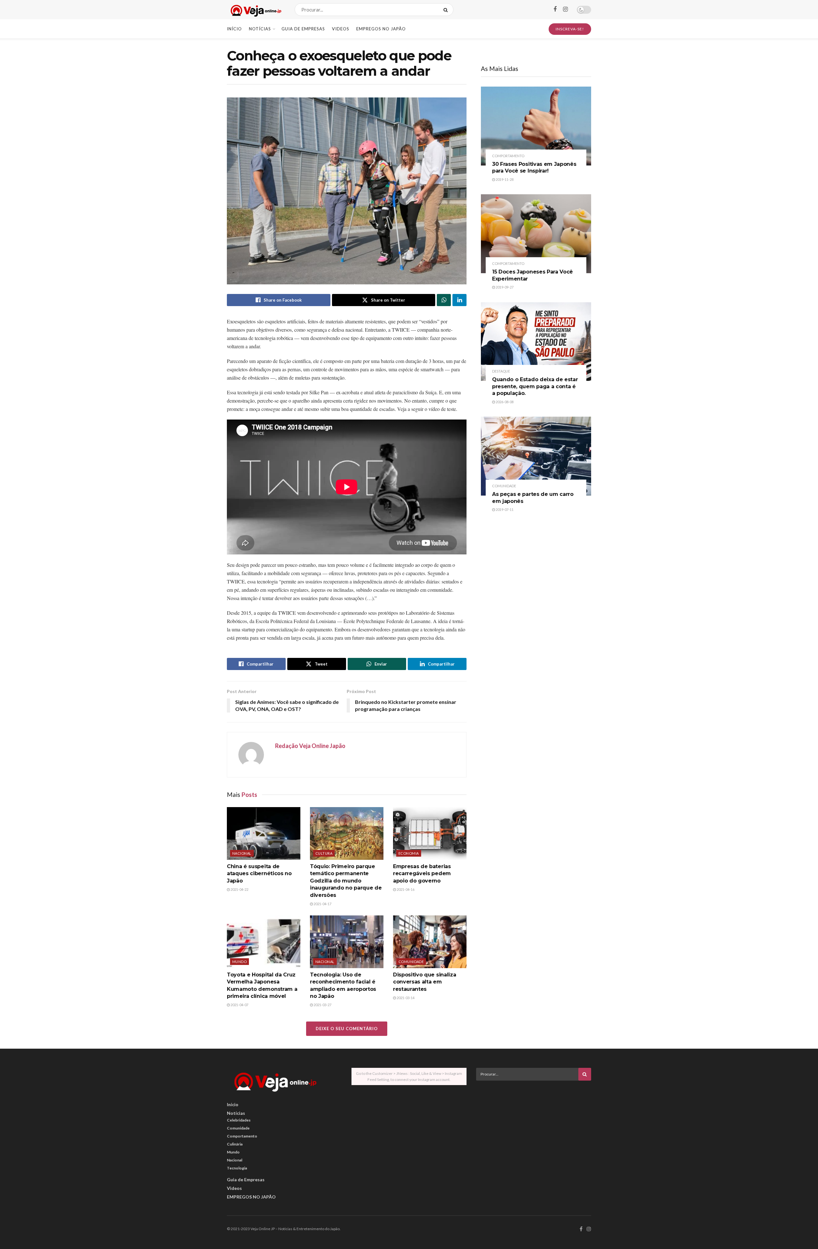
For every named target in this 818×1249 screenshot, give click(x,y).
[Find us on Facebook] (555, 9)
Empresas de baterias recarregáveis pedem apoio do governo (422, 873)
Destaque (501, 371)
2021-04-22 (239, 889)
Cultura (323, 853)
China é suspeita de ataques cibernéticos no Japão (259, 873)
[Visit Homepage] (255, 10)
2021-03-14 (405, 998)
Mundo (239, 962)
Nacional (241, 853)
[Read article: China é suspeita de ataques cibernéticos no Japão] (263, 833)
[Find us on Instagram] (565, 9)
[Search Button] (446, 9)
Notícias (260, 28)
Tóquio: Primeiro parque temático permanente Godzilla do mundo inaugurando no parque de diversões (346, 880)
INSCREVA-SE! (570, 29)
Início (234, 28)
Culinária (235, 1144)
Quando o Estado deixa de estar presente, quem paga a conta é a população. (535, 386)
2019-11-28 (504, 179)
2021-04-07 (239, 1005)
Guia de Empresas (303, 28)
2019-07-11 (504, 509)
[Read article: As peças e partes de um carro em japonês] (536, 456)
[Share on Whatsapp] (444, 300)
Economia (408, 853)
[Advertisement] (534, 1130)
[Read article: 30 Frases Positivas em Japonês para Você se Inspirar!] (536, 126)
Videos (340, 28)
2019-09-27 (504, 287)
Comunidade (411, 962)
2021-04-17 (322, 904)
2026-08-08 (504, 402)
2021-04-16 (405, 889)
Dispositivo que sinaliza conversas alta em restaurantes (424, 982)
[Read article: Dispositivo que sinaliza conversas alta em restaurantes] (430, 941)
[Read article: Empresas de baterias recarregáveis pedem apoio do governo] (430, 833)
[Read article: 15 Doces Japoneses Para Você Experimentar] (536, 233)
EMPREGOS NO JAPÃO (381, 28)
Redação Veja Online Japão (310, 745)
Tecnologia (237, 1168)
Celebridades (239, 1120)
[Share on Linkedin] (459, 300)
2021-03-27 (322, 1005)
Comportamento (508, 156)
